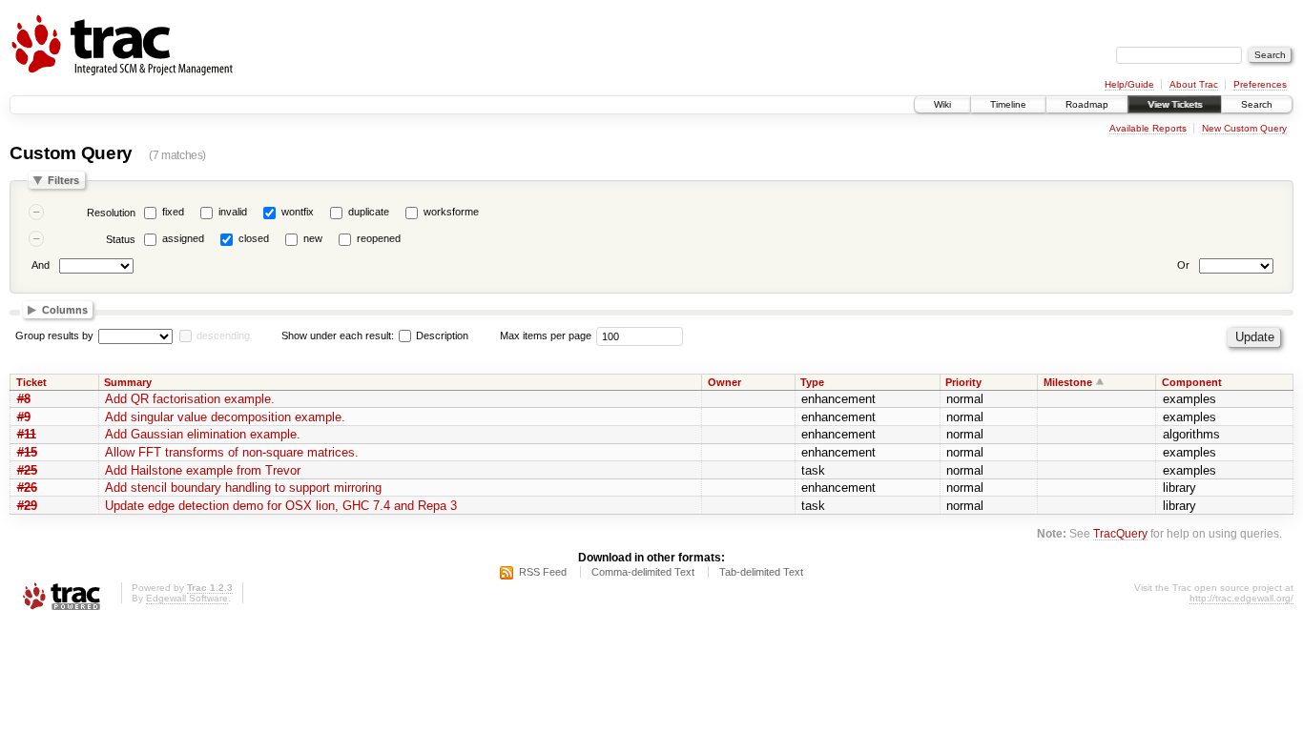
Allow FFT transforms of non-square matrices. (232, 452)
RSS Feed (543, 572)
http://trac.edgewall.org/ (1241, 598)
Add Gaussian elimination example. (202, 434)
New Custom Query (1244, 128)
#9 (24, 417)
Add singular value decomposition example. (225, 417)
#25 (27, 470)
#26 (27, 487)
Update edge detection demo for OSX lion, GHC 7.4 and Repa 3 (281, 505)
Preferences (1260, 84)
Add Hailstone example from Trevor (202, 470)
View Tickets (1175, 104)
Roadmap (1086, 104)
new (312, 238)
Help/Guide (1129, 84)
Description (440, 335)
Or (1183, 265)
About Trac (1193, 84)
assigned (183, 238)
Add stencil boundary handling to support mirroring (243, 487)
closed (253, 238)
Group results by (54, 335)
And (40, 265)
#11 (26, 434)
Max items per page (545, 335)
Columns (65, 309)
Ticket (31, 382)
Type (812, 382)
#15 (27, 452)
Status (120, 239)
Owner (724, 382)
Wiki (942, 104)
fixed (173, 211)
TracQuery (1120, 533)
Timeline (1008, 104)
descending (223, 335)
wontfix (297, 211)
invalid (232, 211)
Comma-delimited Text (642, 572)
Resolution (111, 212)
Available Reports (1148, 128)
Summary (128, 382)
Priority (963, 382)
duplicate (368, 211)
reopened (379, 238)
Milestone (1068, 382)
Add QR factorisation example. (190, 399)
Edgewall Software (187, 598)
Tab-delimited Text (761, 572)
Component (1192, 382)
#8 (24, 399)
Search (1256, 104)
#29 (27, 505)
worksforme (451, 211)
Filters (63, 180)
